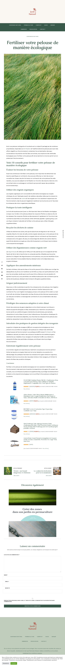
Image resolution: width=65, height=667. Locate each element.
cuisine (23, 198)
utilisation (49, 332)
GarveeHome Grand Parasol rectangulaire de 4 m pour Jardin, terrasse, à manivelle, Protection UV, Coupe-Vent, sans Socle (40, 439)
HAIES (46, 25)
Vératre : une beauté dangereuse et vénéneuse (21, 472)
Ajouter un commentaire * (12, 554)
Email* (7, 581)
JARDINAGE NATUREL (15, 25)
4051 (31, 444)
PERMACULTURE (28, 25)
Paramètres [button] (6, 663)
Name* (6, 575)
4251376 (32, 386)
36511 (31, 401)
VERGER (52, 25)
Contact (42, 29)
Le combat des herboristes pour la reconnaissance (43, 472)
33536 (31, 431)
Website (7, 588)
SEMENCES (24, 29)
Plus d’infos (26, 389)
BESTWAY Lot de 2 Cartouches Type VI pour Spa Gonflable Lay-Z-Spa (38, 409)
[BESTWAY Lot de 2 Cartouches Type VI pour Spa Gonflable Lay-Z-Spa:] (14, 414)
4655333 (32, 414)
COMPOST (39, 25)
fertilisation (27, 149)
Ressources (33, 29)
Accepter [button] (13, 663)
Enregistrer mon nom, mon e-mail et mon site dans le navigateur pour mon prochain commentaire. (29, 601)
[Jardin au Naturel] (32, 11)
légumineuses (13, 252)
